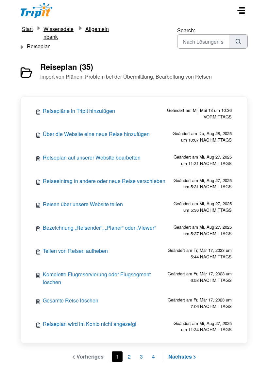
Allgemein (97, 29)
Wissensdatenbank (58, 32)
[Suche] (238, 41)
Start (27, 29)
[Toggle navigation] (241, 10)
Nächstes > (182, 356)
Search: (186, 30)
